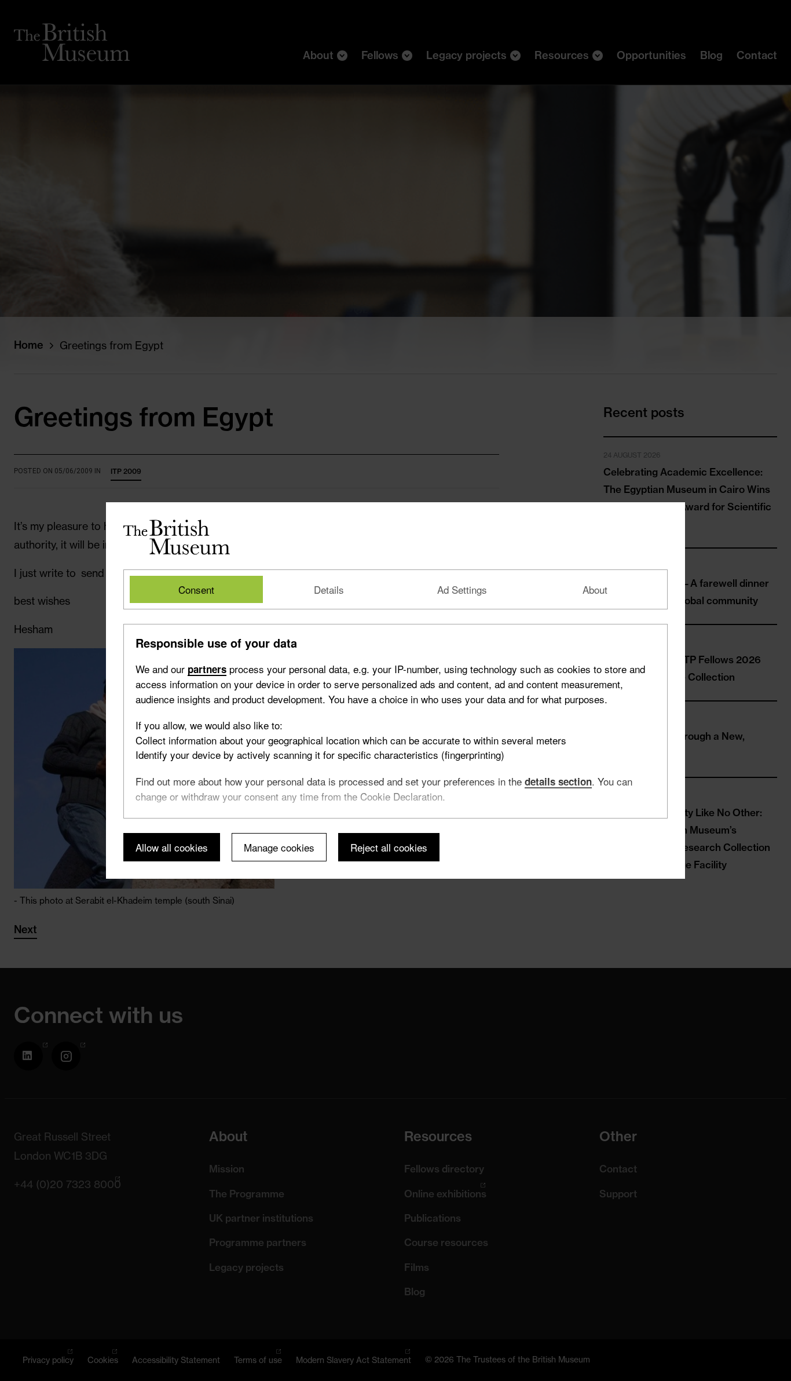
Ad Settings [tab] (462, 589)
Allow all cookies (172, 847)
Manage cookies (279, 847)
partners (207, 669)
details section (558, 781)
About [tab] (595, 589)
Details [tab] (329, 589)
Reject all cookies (388, 847)
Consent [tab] (196, 589)
